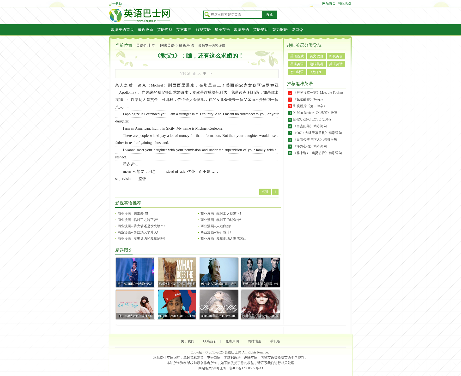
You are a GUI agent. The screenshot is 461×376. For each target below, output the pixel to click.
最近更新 (145, 30)
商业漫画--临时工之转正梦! (138, 220)
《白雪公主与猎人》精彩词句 (315, 139)
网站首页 (329, 3)
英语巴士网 (145, 45)
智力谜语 (280, 30)
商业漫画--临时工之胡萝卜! (220, 213)
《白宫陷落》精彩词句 (310, 126)
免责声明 (232, 341)
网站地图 (344, 3)
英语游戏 (164, 30)
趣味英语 (241, 30)
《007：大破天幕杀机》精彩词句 (317, 133)
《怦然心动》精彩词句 (310, 146)
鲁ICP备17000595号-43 (246, 368)
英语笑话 (260, 30)
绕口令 (297, 30)
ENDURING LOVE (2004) (312, 119)
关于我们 (187, 341)
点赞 (265, 192)
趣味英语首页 (122, 30)
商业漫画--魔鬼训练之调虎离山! (224, 238)
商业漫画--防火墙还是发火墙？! (141, 226)
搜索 (269, 15)
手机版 (117, 3)
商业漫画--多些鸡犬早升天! (138, 232)
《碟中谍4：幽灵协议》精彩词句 (317, 153)
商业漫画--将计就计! (215, 232)
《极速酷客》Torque (308, 99)
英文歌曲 (184, 30)
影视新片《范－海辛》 (310, 106)
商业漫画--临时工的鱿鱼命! (220, 220)
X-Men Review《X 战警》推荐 (315, 113)
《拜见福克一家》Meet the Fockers (318, 92)
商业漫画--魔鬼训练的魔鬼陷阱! (141, 238)
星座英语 (222, 30)
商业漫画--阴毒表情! (133, 213)
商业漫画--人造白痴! (215, 226)
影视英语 (203, 30)
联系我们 (210, 341)
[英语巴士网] (154, 21)
